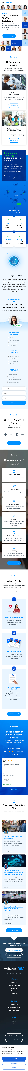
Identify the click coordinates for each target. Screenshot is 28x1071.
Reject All (14, 1067)
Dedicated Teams (14, 1010)
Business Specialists (14, 351)
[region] (14, 1058)
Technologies (14, 1004)
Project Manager (14, 361)
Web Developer (14, 343)
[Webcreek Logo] (7, 2)
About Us (14, 982)
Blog (14, 1023)
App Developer (14, 337)
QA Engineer (13, 345)
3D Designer (12, 377)
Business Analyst (14, 356)
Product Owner (14, 358)
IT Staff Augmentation (14, 1007)
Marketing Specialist (14, 382)
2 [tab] (12, 789)
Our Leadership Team (14, 985)
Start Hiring (9, 36)
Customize (14, 1063)
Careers (14, 1021)
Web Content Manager (15, 379)
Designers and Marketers (14, 370)
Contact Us (14, 993)
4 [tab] (15, 789)
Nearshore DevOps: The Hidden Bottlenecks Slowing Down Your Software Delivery (13, 872)
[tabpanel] (14, 772)
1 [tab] (11, 789)
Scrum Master (13, 363)
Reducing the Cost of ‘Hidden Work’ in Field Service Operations (13, 908)
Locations (14, 988)
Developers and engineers (14, 333)
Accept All (14, 1058)
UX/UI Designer (13, 374)
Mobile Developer (14, 340)
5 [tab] (16, 789)
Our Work (14, 991)
